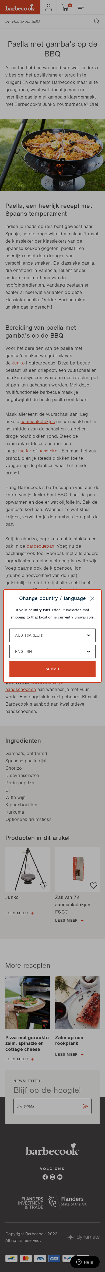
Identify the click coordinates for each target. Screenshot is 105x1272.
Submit (53, 669)
